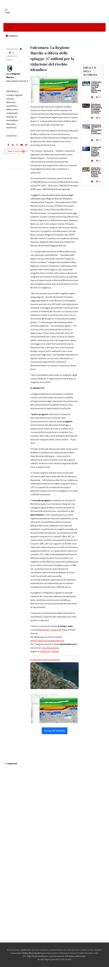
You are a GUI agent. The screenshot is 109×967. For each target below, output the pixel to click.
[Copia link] (24, 145)
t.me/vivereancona (50, 647)
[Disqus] (54, 801)
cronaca (10, 95)
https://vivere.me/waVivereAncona (47, 640)
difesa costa (12, 109)
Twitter (55, 651)
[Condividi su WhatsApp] (16, 145)
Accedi (40, 959)
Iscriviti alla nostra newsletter (45, 659)
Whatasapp (44, 629)
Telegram (55, 629)
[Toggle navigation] (9, 27)
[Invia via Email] (20, 145)
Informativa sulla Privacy (75, 956)
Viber (64, 629)
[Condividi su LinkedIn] (12, 145)
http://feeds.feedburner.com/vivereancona (45, 956)
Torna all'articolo (54, 731)
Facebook (44, 651)
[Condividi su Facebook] (7, 145)
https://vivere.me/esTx (18, 151)
